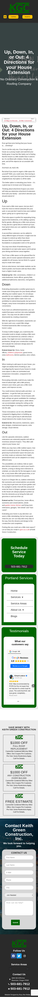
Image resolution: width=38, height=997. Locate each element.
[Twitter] (19, 955)
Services (16, 597)
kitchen (18, 505)
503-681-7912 (19, 566)
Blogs (14, 616)
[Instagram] (24, 955)
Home (14, 590)
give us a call (24, 529)
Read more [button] (13, 695)
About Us (16, 609)
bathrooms (10, 355)
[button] (5, 16)
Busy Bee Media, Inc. (26, 994)
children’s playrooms (14, 352)
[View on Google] (11, 677)
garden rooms (10, 505)
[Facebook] (13, 955)
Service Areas (19, 603)
